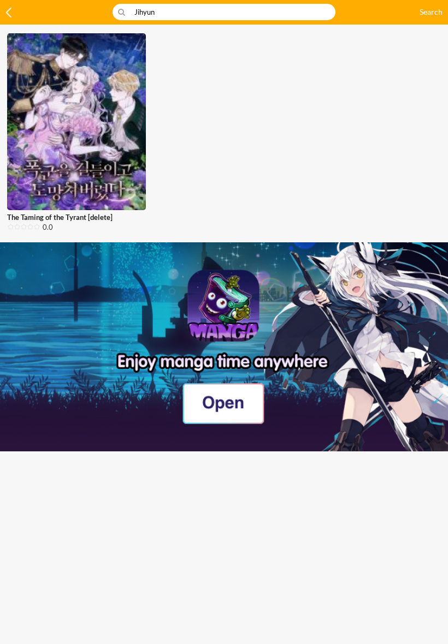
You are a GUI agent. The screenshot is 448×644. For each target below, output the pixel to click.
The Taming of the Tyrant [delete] (60, 217)
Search (431, 11)
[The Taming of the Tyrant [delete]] (76, 121)
